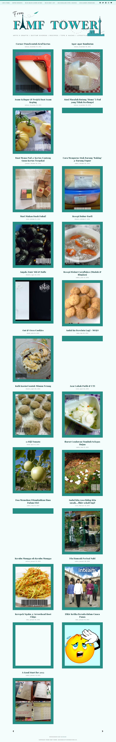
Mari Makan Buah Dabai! (33, 216)
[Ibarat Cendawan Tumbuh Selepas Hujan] (82, 473)
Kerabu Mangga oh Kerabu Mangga (33, 558)
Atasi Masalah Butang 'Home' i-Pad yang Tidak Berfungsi (82, 101)
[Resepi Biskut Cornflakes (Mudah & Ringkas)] (82, 303)
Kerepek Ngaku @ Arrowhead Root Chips (33, 615)
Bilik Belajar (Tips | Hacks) (67, 3)
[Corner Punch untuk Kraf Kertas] (33, 72)
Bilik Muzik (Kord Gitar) (33, 3)
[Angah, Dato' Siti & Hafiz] (33, 300)
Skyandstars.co (71, 740)
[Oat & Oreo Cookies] (33, 359)
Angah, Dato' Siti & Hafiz (33, 272)
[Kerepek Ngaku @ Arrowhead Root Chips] (33, 645)
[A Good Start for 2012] (33, 701)
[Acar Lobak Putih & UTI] (82, 414)
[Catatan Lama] (102, 731)
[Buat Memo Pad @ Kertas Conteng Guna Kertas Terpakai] (33, 189)
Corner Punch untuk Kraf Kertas (33, 43)
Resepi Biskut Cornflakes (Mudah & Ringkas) (82, 273)
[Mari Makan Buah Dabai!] (33, 244)
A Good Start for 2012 (33, 672)
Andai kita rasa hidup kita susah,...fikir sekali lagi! (82, 501)
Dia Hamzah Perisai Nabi (82, 558)
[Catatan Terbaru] (13, 731)
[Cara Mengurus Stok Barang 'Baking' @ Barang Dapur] (82, 189)
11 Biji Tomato (33, 441)
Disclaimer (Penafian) (87, 3)
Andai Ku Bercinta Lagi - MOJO (82, 330)
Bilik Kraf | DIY (50, 3)
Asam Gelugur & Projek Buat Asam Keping (33, 101)
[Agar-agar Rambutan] (82, 72)
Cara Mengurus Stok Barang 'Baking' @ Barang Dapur (82, 159)
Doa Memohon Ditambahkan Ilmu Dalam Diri (33, 501)
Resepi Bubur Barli (82, 216)
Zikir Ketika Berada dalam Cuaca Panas (82, 615)
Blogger (63, 737)
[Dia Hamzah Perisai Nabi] (82, 587)
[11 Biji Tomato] (33, 470)
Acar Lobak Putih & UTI (82, 386)
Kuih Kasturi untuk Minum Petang (33, 386)
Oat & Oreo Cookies (33, 330)
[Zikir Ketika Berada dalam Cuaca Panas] (82, 645)
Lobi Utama (6, 3)
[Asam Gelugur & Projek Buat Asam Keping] (33, 130)
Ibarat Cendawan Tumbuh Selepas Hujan (82, 443)
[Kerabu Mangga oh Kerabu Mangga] (33, 587)
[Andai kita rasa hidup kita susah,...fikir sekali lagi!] (82, 531)
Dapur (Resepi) (17, 3)
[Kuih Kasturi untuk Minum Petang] (33, 414)
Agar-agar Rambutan (82, 43)
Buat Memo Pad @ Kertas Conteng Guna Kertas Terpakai (33, 159)
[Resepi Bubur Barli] (82, 244)
